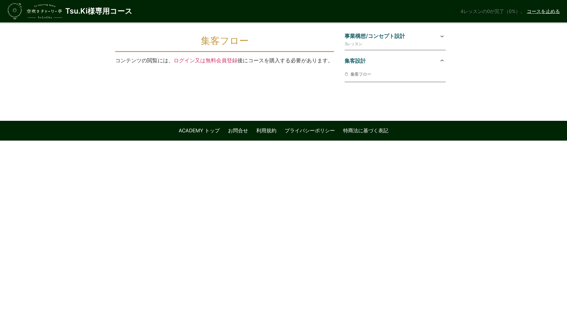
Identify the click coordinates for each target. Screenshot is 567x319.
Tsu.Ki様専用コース (99, 10)
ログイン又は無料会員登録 (205, 60)
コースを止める (543, 11)
